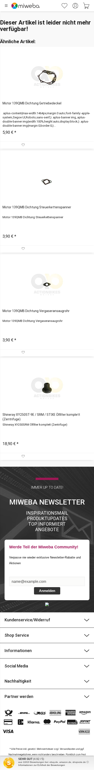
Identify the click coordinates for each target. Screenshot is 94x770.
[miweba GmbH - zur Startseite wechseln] (25, 6)
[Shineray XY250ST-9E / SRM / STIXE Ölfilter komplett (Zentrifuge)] (47, 388)
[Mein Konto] (75, 5)
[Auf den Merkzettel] (23, 145)
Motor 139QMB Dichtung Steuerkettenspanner (37, 207)
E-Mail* (15, 574)
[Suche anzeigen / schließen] (52, 5)
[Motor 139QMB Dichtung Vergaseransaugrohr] (47, 284)
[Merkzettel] (64, 5)
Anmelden (47, 591)
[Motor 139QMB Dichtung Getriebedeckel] (47, 77)
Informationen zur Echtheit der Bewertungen (41, 765)
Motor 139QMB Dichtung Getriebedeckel (32, 103)
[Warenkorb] (86, 5)
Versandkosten (67, 749)
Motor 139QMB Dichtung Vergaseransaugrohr (36, 311)
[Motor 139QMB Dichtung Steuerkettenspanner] (47, 180)
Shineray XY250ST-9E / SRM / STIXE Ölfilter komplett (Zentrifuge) (41, 417)
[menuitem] (40, 5)
